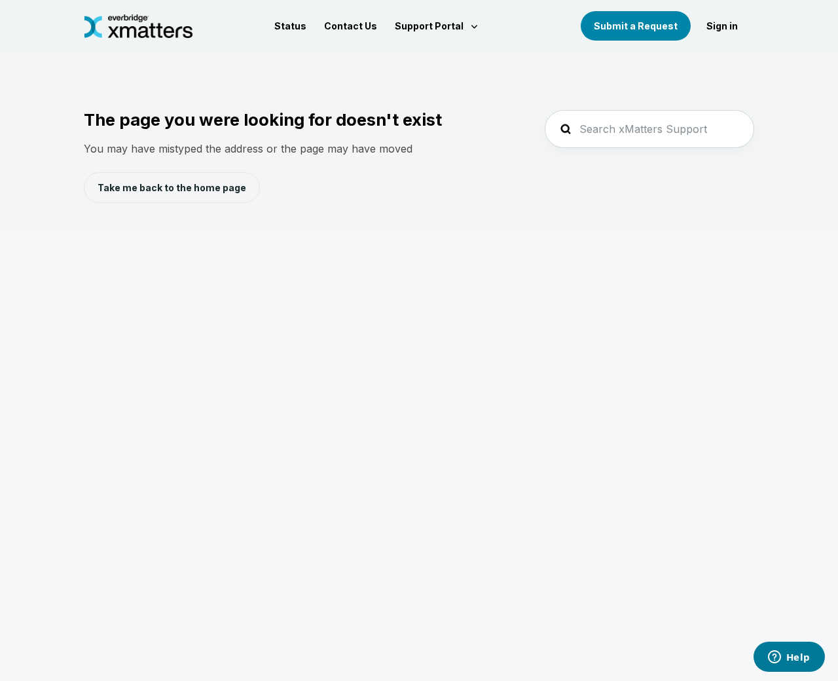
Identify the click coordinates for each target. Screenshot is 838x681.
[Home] (138, 26)
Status (290, 25)
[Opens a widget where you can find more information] (789, 658)
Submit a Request (636, 25)
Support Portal (430, 25)
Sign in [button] (722, 25)
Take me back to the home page (172, 187)
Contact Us (350, 25)
